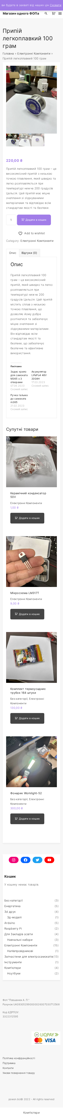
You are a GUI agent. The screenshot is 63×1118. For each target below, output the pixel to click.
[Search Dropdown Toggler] (46, 13)
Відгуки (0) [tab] (29, 253)
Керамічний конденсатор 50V (28, 495)
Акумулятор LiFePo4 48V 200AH (39, 375)
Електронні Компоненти (33, 53)
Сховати (55, 5)
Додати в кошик (36, 219)
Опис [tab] (12, 253)
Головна (8, 53)
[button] (54, 13)
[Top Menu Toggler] (60, 13)
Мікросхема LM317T (24, 593)
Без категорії (18, 698)
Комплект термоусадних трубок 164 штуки (28, 690)
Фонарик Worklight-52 (26, 793)
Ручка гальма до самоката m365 (19, 399)
